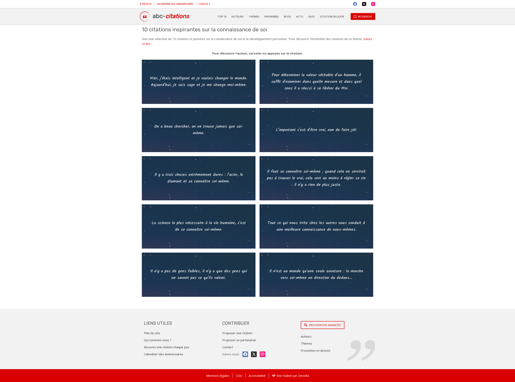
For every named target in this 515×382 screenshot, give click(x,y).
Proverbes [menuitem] (271, 16)
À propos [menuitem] (146, 4)
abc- (171, 16)
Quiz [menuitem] (311, 16)
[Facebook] (355, 4)
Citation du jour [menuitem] (332, 16)
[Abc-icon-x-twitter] (254, 354)
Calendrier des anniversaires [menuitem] (175, 4)
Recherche (365, 16)
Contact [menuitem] (204, 4)
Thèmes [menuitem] (254, 16)
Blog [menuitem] (287, 16)
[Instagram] (373, 4)
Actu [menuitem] (299, 16)
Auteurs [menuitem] (237, 16)
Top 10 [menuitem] (221, 16)
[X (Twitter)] (364, 4)
